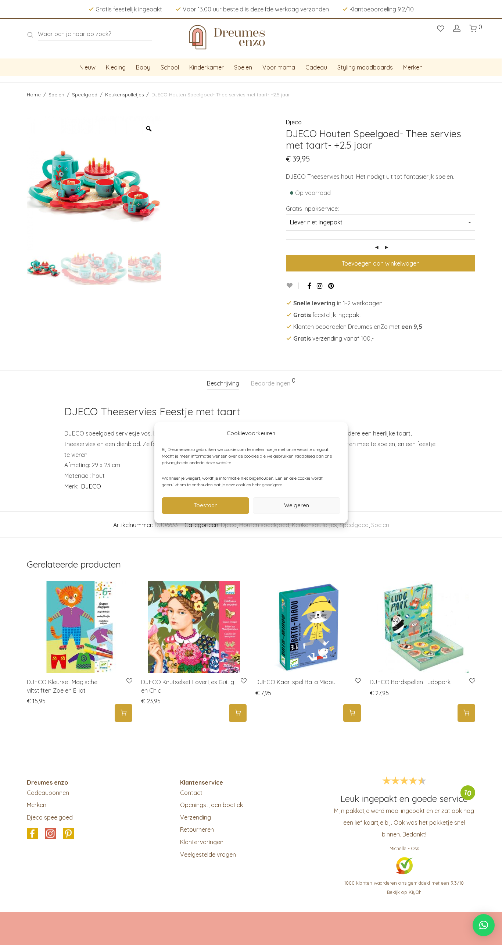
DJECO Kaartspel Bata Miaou (295, 682)
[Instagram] (319, 285)
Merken (413, 67)
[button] (123, 713)
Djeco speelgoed (50, 817)
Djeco (294, 122)
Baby (143, 67)
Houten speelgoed (264, 525)
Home (34, 94)
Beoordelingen (273, 382)
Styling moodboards (365, 67)
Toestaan (206, 505)
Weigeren (296, 505)
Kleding (116, 67)
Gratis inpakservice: (312, 208)
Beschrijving (223, 383)
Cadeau (316, 67)
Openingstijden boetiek (211, 805)
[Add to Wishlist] (292, 286)
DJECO (90, 486)
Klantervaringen (201, 842)
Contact (191, 792)
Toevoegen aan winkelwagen (381, 263)
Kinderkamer (206, 67)
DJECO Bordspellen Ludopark (410, 682)
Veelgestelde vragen (208, 854)
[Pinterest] (331, 285)
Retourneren (197, 829)
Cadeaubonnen (48, 792)
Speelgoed (84, 94)
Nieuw (87, 67)
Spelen (243, 67)
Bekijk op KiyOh (404, 892)
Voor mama (278, 67)
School (170, 67)
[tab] (223, 383)
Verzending (195, 817)
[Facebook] (309, 285)
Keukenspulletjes (124, 94)
